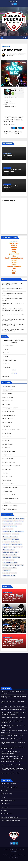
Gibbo (14, 273)
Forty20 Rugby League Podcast (10, 408)
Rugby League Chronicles (8, 451)
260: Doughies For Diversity (10, 187)
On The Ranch (6, 426)
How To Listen (6, 854)
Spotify (6, 349)
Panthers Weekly (6, 433)
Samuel (14, 260)
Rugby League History (6, 793)
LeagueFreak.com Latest (11, 279)
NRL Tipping (4, 797)
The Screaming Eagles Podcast (10, 498)
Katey (14, 264)
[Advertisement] (14, 669)
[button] (23, 37)
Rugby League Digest (7, 458)
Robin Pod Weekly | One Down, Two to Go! (13, 640)
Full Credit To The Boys (8, 411)
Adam (14, 250)
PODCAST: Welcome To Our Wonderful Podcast (13, 706)
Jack (14, 269)
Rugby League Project (14, 258)
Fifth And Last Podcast (8, 400)
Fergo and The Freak (7, 397)
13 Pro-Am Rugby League (8, 386)
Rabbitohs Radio (6, 437)
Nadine (14, 245)
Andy (14, 252)
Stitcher (7, 353)
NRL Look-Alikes (5, 803)
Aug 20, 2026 (8, 598)
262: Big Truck (9, 155)
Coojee (14, 247)
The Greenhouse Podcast (8, 484)
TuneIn (6, 356)
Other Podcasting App (10, 360)
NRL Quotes (4, 810)
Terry (14, 271)
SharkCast (5, 473)
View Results (14, 373)
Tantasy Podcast (6, 480)
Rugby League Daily (7, 455)
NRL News (6, 688)
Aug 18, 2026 (8, 628)
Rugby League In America (8, 462)
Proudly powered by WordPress (10, 849)
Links (19, 854)
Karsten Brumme (14, 267)
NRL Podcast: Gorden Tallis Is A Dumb (10, 773)
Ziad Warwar (14, 243)
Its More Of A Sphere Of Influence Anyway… (12, 610)
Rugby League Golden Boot (8, 800)
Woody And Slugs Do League (9, 509)
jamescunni (14, 254)
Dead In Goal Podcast (7, 393)
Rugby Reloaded (6, 469)
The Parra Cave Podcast (8, 494)
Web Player (8, 367)
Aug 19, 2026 (8, 613)
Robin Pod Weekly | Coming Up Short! (11, 595)
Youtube (7, 363)
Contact (23, 854)
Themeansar (13, 851)
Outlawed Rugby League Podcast (10, 429)
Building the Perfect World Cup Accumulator (12, 738)
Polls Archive (5, 376)
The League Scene (7, 491)
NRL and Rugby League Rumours (9, 787)
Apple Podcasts (9, 345)
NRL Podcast (4, 790)
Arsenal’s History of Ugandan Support (10, 761)
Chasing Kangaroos (7, 390)
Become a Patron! (14, 241)
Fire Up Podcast (6, 404)
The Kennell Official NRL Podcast (10, 487)
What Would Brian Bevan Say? (10, 505)
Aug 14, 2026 (8, 643)
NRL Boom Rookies (7, 418)
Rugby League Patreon (14, 857)
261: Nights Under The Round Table (12, 170)
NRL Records (4, 807)
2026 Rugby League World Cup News (10, 820)
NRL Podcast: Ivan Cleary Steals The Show (12, 735)
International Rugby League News (9, 817)
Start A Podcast (13, 854)
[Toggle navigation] (13, 38)
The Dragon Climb (10, 626)
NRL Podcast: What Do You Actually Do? (11, 764)
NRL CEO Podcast (7, 422)
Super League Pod (7, 476)
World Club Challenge (6, 813)
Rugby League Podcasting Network (16, 54)
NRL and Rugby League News (8, 783)
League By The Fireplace (8, 415)
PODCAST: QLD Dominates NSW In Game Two (13, 709)
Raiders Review (6, 440)
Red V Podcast (6, 447)
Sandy (14, 262)
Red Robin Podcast (7, 444)
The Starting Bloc (5, 46)
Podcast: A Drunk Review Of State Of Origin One (13, 717)
